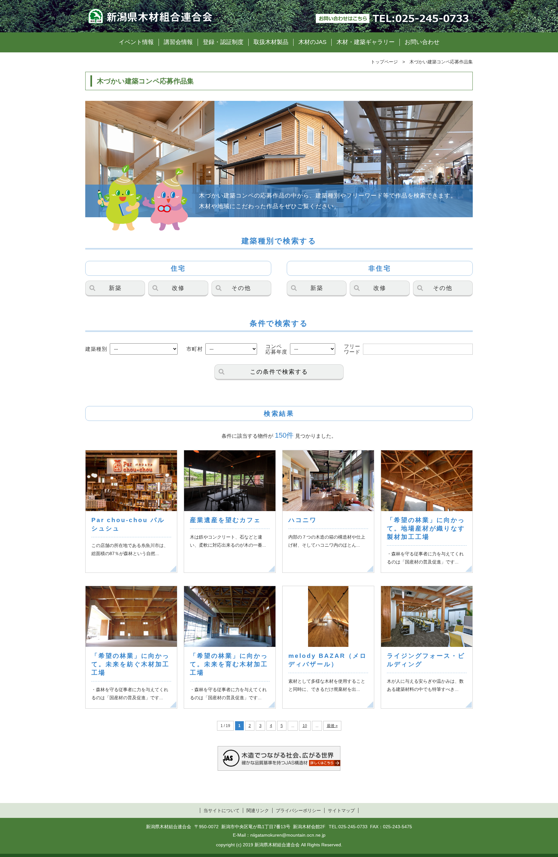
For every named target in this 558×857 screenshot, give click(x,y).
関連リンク (257, 810)
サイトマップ (341, 810)
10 (305, 725)
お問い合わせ (422, 42)
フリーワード (352, 349)
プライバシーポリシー (298, 810)
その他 (241, 288)
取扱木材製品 (270, 42)
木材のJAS (312, 42)
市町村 (194, 349)
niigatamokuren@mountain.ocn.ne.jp (288, 835)
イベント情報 (136, 42)
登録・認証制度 (223, 42)
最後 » (332, 725)
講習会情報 (178, 42)
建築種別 (96, 349)
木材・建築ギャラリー (365, 42)
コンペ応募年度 (276, 349)
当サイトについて (221, 810)
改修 (178, 288)
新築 (115, 288)
